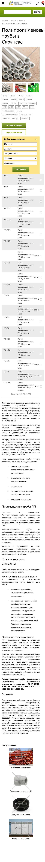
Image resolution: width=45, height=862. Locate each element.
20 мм (12, 96)
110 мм (13, 103)
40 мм (5, 99)
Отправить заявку (14, 125)
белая (20, 111)
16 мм (5, 96)
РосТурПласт (26, 115)
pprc (32, 107)
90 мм (5, 103)
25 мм (20, 96)
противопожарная (10, 115)
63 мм (21, 99)
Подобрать (21, 169)
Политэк (6, 118)
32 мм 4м (25, 118)
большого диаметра (27, 103)
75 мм (29, 99)
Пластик (13, 20)
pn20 (11, 107)
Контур (15, 118)
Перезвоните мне (14, 132)
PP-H (25, 107)
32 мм (28, 96)
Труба (21, 20)
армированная (9, 111)
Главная (5, 20)
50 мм (13, 99)
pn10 (4, 107)
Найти (37, 11)
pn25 (18, 107)
